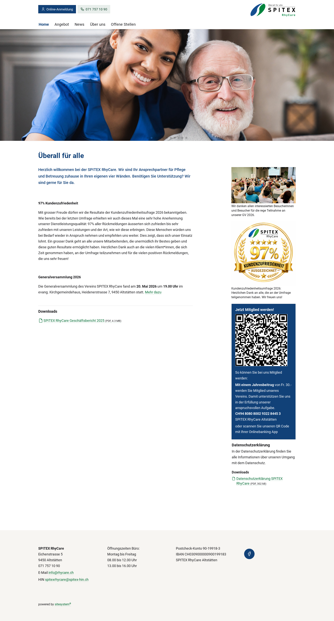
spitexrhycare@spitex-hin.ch (67, 579)
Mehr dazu (153, 292)
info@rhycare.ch (61, 573)
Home (44, 24)
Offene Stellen (123, 24)
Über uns (97, 24)
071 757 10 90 (96, 9)
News (79, 24)
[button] (148, 138)
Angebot (62, 24)
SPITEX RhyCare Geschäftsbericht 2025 (82, 321)
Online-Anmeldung (59, 9)
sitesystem (63, 604)
